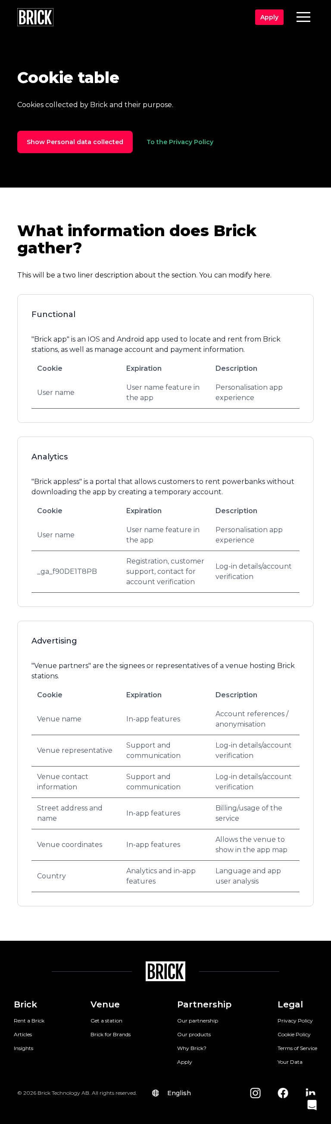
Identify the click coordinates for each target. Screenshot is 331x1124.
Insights (23, 1048)
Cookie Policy (294, 1034)
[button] (303, 16)
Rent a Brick (29, 1020)
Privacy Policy (295, 1020)
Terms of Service (297, 1048)
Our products (194, 1034)
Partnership (204, 1004)
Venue (105, 1004)
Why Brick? (191, 1048)
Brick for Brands (111, 1034)
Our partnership (197, 1020)
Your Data (290, 1062)
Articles (23, 1034)
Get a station (106, 1020)
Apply (184, 1062)
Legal (290, 1004)
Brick (25, 1004)
